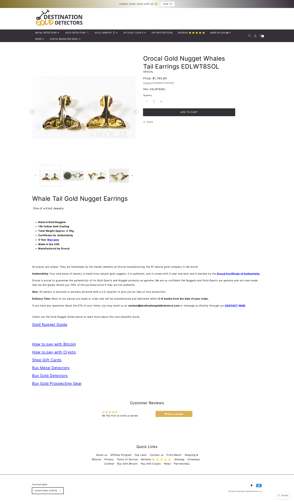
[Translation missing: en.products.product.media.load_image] (50, 175)
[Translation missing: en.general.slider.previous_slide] (32, 111)
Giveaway (194, 459)
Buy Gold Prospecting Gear (57, 383)
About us (102, 454)
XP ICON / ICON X (133, 32)
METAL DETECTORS (46, 32)
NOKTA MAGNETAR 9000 (64, 39)
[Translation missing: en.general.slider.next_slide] (135, 111)
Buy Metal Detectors (51, 368)
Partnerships (182, 463)
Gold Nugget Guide (49, 324)
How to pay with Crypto (54, 352)
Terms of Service (128, 459)
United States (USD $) (46, 490)
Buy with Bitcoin (127, 463)
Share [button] (150, 121)
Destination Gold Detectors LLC (249, 491)
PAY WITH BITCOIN (162, 32)
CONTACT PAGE (235, 305)
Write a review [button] (173, 413)
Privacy (109, 459)
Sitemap (179, 459)
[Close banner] (290, 4)
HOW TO (168, 4)
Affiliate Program (121, 454)
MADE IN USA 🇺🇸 (219, 32)
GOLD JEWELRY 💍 (104, 32)
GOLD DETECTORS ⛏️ (77, 32)
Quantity (147, 95)
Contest (109, 463)
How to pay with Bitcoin (54, 344)
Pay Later (141, 454)
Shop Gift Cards (47, 360)
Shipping (147, 83)
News (168, 463)
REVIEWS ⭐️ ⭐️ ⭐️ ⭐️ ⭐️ (191, 32)
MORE (38, 39)
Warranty (53, 239)
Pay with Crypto (151, 463)
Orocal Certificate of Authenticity (238, 273)
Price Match (174, 454)
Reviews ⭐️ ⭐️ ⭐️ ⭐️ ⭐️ (156, 459)
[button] (249, 36)
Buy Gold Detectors (50, 375)
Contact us (157, 454)
